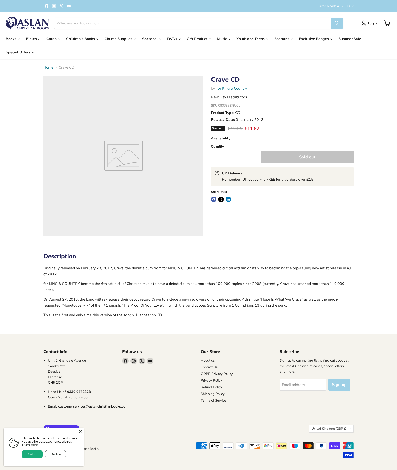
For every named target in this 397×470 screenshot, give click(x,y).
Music (222, 38)
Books (11, 38)
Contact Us (209, 367)
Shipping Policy (213, 394)
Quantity (217, 146)
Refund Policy (211, 387)
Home (48, 67)
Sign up (339, 384)
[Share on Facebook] (213, 199)
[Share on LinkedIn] (228, 199)
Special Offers (18, 52)
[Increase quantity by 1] (251, 157)
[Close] (80, 431)
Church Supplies (119, 38)
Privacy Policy (211, 380)
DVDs (172, 38)
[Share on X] (221, 199)
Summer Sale (349, 38)
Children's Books (81, 38)
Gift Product (197, 38)
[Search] (337, 23)
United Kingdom (333, 6)
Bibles (32, 38)
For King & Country (231, 88)
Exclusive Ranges (314, 38)
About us (208, 360)
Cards (51, 38)
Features (282, 38)
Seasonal (150, 38)
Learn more (30, 445)
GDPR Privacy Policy (217, 373)
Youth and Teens (251, 38)
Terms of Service (213, 400)
